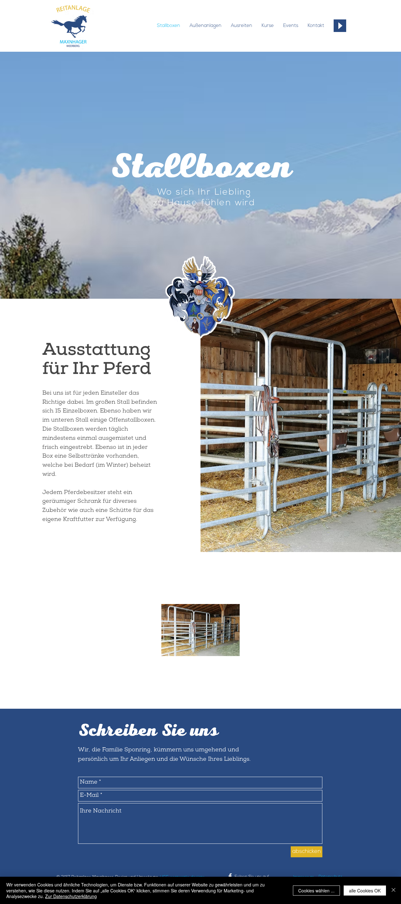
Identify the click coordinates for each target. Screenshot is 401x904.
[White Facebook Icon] (230, 876)
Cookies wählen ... (316, 890)
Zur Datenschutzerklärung (71, 896)
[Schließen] (393, 890)
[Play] (340, 25)
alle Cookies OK (365, 890)
